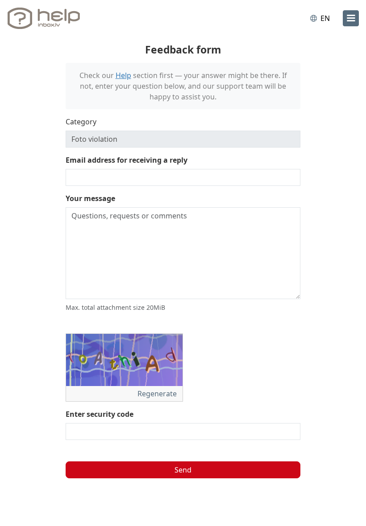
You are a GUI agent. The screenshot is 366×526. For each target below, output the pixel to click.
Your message (90, 198)
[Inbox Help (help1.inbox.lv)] (46, 18)
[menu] (351, 18)
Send (183, 470)
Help (123, 75)
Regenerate (158, 394)
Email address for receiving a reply (126, 160)
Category (81, 122)
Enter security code (99, 414)
